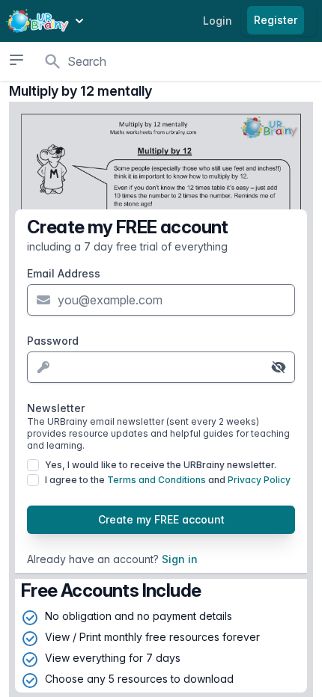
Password (53, 340)
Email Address (63, 273)
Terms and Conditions (156, 479)
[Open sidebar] (16, 60)
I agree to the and (168, 479)
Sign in (180, 559)
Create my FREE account (161, 519)
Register (275, 19)
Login (217, 20)
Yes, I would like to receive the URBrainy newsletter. (160, 464)
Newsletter (158, 426)
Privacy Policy (259, 479)
